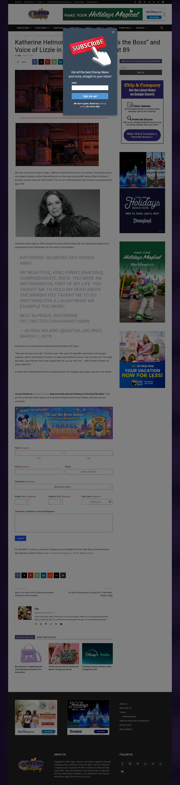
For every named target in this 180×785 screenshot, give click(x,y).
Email (74, 83)
